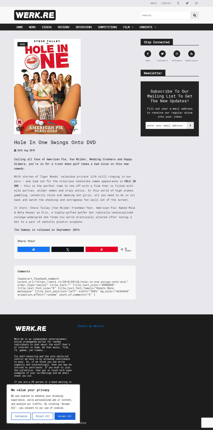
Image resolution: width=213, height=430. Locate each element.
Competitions (107, 27)
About (153, 3)
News (32, 27)
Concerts (147, 27)
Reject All (42, 416)
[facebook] (178, 3)
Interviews (84, 27)
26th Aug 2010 (25, 150)
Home (20, 27)
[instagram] (196, 3)
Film (127, 27)
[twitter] (187, 3)
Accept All (65, 416)
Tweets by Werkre (90, 326)
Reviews (63, 27)
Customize (21, 416)
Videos (47, 27)
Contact (166, 3)
